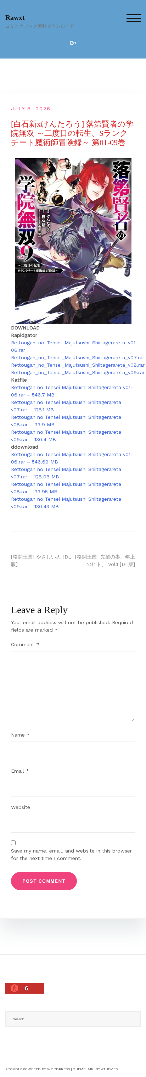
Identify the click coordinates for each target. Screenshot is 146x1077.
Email (20, 771)
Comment (25, 644)
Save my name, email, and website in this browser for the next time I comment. (71, 854)
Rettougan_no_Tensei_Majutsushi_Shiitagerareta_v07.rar (77, 357)
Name (20, 735)
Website (20, 807)
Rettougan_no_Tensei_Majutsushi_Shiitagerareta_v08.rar (78, 365)
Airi (91, 1069)
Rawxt (15, 17)
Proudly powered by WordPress (37, 1069)
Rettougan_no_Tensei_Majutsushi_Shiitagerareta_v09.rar (78, 372)
